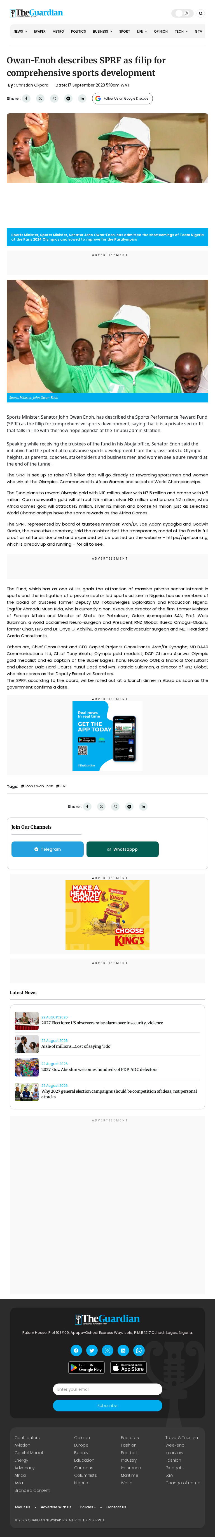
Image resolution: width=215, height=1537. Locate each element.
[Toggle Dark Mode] (182, 13)
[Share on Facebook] (26, 99)
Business (101, 31)
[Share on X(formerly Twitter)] (40, 99)
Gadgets (174, 1468)
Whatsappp (125, 849)
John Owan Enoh (38, 786)
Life (140, 31)
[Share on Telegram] (68, 99)
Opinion (161, 31)
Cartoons (83, 1468)
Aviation (22, 1445)
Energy (21, 1460)
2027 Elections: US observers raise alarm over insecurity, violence (102, 1022)
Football (129, 1453)
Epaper (40, 31)
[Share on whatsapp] (54, 99)
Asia (19, 1483)
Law (169, 1475)
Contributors (27, 1437)
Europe (81, 1445)
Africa (20, 1475)
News (19, 31)
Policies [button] (86, 1507)
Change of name (182, 1483)
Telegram (51, 849)
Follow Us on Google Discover (127, 98)
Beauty (81, 1453)
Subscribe (107, 1405)
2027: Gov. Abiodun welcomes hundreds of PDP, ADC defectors (99, 1069)
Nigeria (81, 1483)
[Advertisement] (107, 1206)
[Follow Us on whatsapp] (139, 1350)
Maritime (129, 1475)
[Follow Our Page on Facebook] (76, 1350)
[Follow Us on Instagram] (107, 1350)
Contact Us (116, 1507)
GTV (198, 31)
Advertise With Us (56, 1507)
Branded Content (32, 1490)
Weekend (174, 1445)
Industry (129, 1460)
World (126, 1483)
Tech (179, 31)
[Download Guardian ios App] (128, 1368)
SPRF (63, 786)
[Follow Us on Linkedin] (123, 1350)
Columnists (85, 1475)
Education (84, 1460)
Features (130, 1437)
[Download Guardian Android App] (86, 1368)
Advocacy (24, 1468)
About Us (22, 1507)
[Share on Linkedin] (82, 99)
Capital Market (29, 1453)
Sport (124, 31)
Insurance (131, 1468)
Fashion (129, 1445)
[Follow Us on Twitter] (92, 1350)
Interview (174, 1453)
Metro (58, 31)
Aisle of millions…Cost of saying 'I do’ (76, 1046)
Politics (78, 31)
